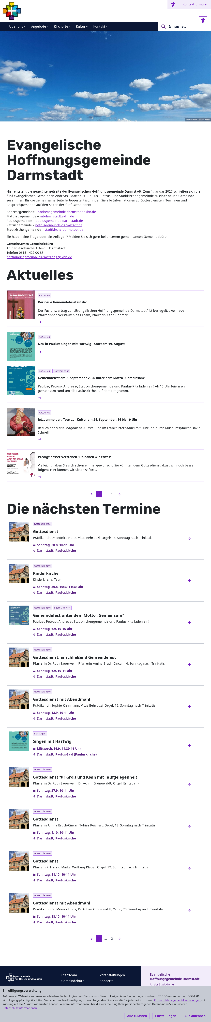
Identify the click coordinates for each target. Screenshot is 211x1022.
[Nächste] (119, 938)
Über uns (16, 26)
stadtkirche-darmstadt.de (64, 229)
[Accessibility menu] (173, 4)
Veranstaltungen (112, 975)
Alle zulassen (137, 1016)
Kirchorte (61, 26)
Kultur (80, 26)
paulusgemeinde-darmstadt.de (59, 221)
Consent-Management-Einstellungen (177, 1000)
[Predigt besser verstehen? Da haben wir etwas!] (120, 477)
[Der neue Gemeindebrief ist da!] (120, 322)
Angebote (38, 26)
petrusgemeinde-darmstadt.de (58, 225)
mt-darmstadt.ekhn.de (57, 216)
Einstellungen (165, 1016)
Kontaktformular (195, 4)
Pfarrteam (69, 975)
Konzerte (107, 981)
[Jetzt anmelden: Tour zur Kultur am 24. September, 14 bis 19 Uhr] (120, 439)
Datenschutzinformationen (20, 1008)
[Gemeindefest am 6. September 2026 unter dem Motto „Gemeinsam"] (120, 398)
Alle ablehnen (195, 1016)
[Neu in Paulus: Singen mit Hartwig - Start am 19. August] (120, 352)
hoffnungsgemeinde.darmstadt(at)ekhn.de (39, 257)
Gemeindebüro (72, 981)
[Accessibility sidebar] (203, 20)
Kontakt (99, 26)
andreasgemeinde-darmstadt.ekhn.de (67, 212)
